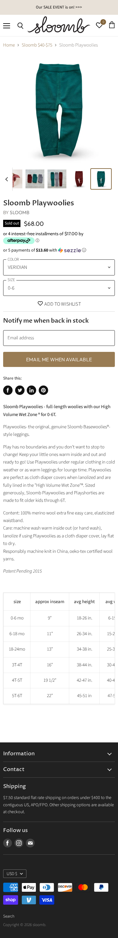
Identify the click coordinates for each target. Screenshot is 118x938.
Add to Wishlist (62, 304)
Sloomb (19, 212)
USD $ (12, 874)
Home (9, 45)
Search (8, 916)
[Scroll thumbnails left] (8, 179)
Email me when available (59, 359)
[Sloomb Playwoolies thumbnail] (13, 179)
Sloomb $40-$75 (37, 45)
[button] (59, 250)
